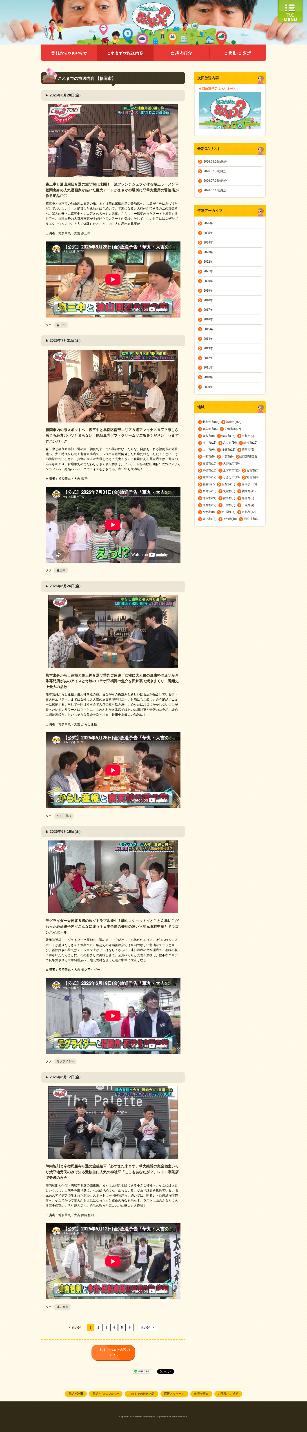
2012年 (208, 358)
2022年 (208, 261)
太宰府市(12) (231, 470)
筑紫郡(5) (229, 491)
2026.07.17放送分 (215, 190)
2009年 (208, 387)
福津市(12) (209, 477)
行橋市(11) (228, 449)
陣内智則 (62, 1307)
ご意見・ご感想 (228, 1393)
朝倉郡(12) (209, 505)
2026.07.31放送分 (215, 171)
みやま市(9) (249, 484)
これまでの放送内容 (141, 1393)
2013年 (208, 348)
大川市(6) (208, 449)
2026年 (208, 223)
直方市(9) (208, 436)
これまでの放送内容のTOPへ (113, 1352)
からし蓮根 (64, 816)
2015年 (208, 329)
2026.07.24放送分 (215, 180)
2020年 (208, 281)
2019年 (208, 290)
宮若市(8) (252, 477)
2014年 (208, 338)
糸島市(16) (209, 491)
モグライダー (65, 1061)
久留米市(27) (232, 429)
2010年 (208, 377)
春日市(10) (209, 463)
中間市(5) (208, 456)
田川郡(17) (228, 512)
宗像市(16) (209, 470)
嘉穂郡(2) (248, 498)
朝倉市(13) (228, 484)
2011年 (208, 367)
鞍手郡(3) (229, 498)
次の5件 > (147, 1327)
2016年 (208, 319)
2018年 (208, 300)
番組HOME (76, 1393)
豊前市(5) (248, 449)
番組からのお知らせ (106, 1393)
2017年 (208, 309)
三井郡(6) (229, 505)
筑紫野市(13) (248, 456)
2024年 (208, 242)
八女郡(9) (208, 512)
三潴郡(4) (248, 505)
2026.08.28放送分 (215, 161)
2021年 (208, 271)
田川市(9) (248, 436)
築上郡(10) (209, 519)
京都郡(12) (249, 512)
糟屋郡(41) (249, 491)
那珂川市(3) (250, 519)
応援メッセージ (174, 1393)
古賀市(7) (252, 470)
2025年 (208, 233)
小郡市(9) (227, 456)
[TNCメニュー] (290, 2)
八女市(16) (230, 442)
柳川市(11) (209, 442)
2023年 (208, 252)
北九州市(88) (210, 422)
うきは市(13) (231, 477)
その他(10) (230, 519)
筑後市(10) (250, 442)
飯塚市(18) (228, 436)
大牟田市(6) (210, 429)
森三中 (61, 325)
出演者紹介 (201, 1393)
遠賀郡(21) (209, 498)
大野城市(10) (231, 463)
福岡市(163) (233, 422)
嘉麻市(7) (208, 484)
